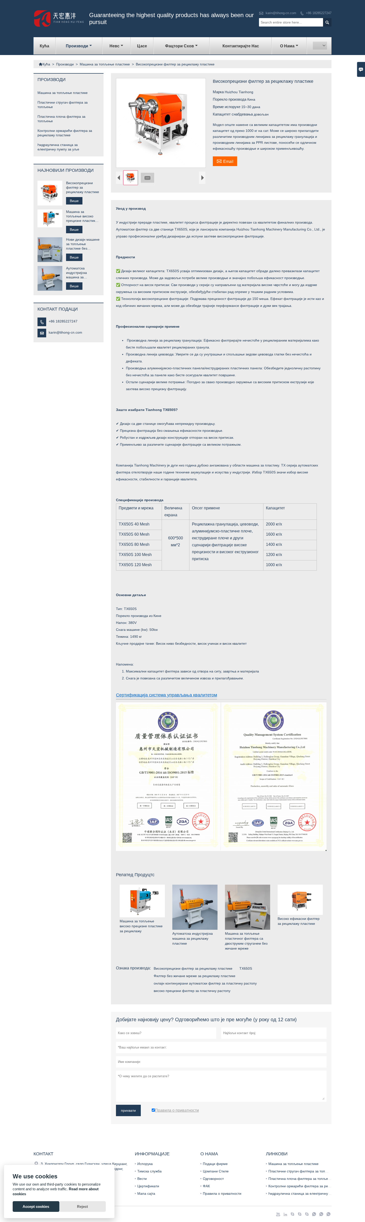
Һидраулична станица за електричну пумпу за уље (309, 1193)
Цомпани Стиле (216, 1171)
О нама (287, 46)
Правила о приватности (222, 1193)
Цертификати (148, 1186)
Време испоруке (227, 107)
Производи (77, 46)
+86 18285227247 (318, 13)
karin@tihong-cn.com (281, 13)
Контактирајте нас (240, 46)
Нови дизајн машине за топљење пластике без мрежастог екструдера (83, 244)
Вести (142, 1179)
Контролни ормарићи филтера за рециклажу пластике (312, 1186)
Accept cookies (36, 1206)
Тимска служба (149, 1171)
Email (225, 161)
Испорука (145, 1164)
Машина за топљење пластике (105, 64)
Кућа (44, 46)
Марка (219, 92)
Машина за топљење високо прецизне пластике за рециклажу (81, 216)
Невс (114, 46)
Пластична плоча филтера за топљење (300, 1179)
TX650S (245, 968)
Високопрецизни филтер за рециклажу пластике (193, 968)
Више (74, 201)
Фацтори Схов (179, 46)
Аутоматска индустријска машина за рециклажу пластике (82, 272)
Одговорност (213, 1179)
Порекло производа (230, 99)
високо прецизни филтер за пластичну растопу (192, 991)
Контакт (43, 1153)
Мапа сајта (146, 1193)
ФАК (206, 1186)
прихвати (128, 1110)
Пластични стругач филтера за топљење (301, 1171)
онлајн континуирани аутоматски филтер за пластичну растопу (205, 983)
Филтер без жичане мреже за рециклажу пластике (194, 976)
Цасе (142, 46)
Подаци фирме (215, 1164)
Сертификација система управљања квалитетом (166, 695)
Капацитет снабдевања (233, 114)
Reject (82, 1206)
